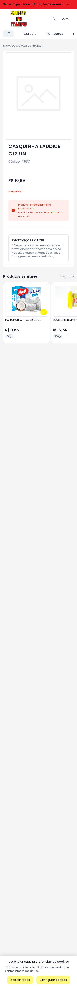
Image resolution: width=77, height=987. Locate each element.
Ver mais (67, 276)
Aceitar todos (20, 980)
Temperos (54, 33)
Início (6, 45)
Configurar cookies (53, 980)
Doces (16, 45)
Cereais (29, 33)
